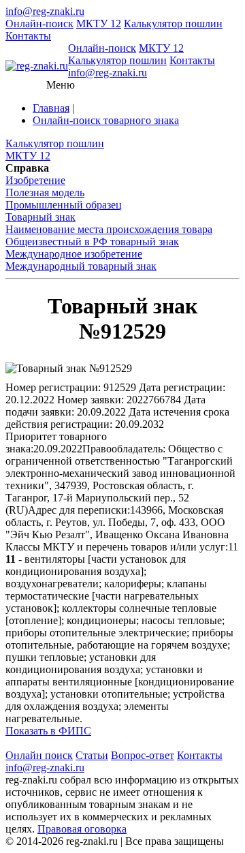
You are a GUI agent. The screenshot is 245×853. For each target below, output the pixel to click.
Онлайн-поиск (39, 23)
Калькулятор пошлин (173, 23)
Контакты (28, 36)
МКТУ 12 (98, 23)
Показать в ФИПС (48, 730)
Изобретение (35, 180)
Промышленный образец (63, 205)
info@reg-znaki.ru (44, 11)
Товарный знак (40, 217)
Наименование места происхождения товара (108, 229)
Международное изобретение (73, 254)
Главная (51, 108)
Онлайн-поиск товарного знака (106, 120)
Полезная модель (44, 192)
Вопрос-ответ (142, 755)
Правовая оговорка (82, 829)
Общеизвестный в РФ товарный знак (92, 241)
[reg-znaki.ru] (36, 66)
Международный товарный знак (81, 266)
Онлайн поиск (39, 755)
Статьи (92, 755)
